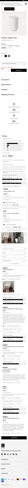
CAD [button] (25, 0)
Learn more (9, 8)
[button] (25, 3)
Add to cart (19, 70)
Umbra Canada (6, 484)
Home (2, 8)
